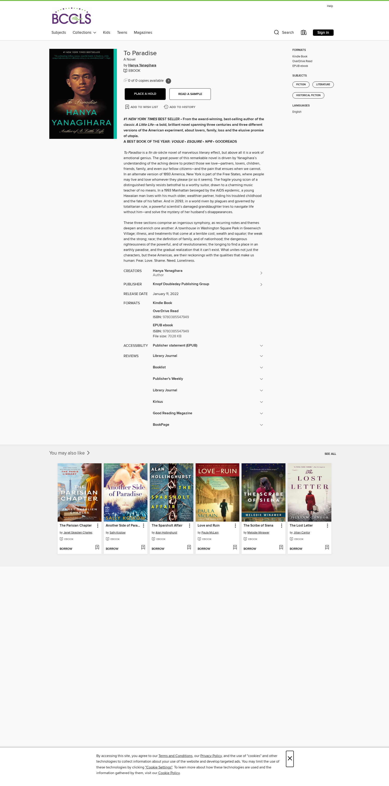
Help (330, 6)
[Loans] (304, 33)
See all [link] (330, 454)
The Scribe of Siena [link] (258, 526)
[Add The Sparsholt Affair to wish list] (189, 548)
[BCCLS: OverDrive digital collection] (71, 15)
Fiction (301, 84)
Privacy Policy (211, 756)
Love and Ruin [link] (209, 526)
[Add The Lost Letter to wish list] (327, 548)
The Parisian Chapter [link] (76, 526)
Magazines (143, 32)
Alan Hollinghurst (166, 532)
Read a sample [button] (190, 94)
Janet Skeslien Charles (77, 532)
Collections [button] (83, 32)
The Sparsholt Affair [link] (167, 526)
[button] (283, 33)
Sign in (323, 32)
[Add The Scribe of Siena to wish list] (281, 548)
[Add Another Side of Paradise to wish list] (143, 548)
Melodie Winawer (258, 532)
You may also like (67, 453)
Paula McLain (210, 532)
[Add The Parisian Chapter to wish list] (97, 548)
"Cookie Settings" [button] (158, 767)
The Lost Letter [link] (301, 526)
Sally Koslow (118, 532)
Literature (323, 84)
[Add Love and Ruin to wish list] (235, 548)
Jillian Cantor (302, 532)
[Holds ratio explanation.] (168, 81)
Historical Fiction (308, 95)
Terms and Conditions (175, 756)
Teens (122, 32)
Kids (106, 32)
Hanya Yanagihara (142, 65)
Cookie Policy (169, 773)
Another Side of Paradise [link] (123, 526)
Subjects (59, 32)
